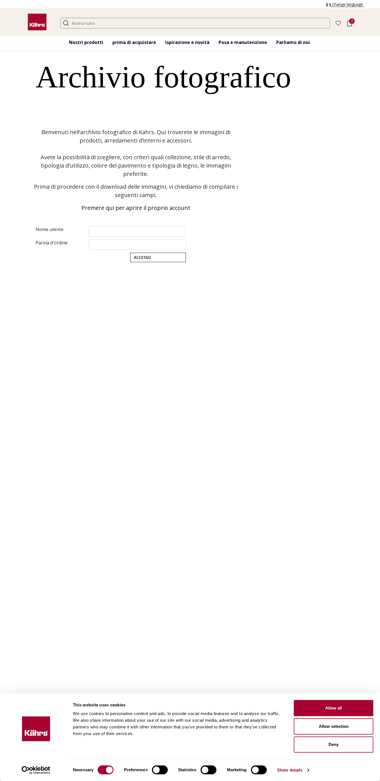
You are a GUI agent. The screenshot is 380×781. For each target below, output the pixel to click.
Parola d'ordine (52, 243)
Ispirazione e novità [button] (187, 42)
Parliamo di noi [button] (293, 42)
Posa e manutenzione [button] (243, 42)
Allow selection (334, 726)
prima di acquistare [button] (134, 42)
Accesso (142, 257)
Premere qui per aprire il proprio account (136, 208)
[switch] (160, 769)
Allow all (333, 708)
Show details (289, 770)
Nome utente (49, 229)
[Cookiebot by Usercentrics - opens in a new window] (36, 770)
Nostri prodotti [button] (86, 42)
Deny (334, 744)
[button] (338, 23)
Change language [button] (347, 4)
